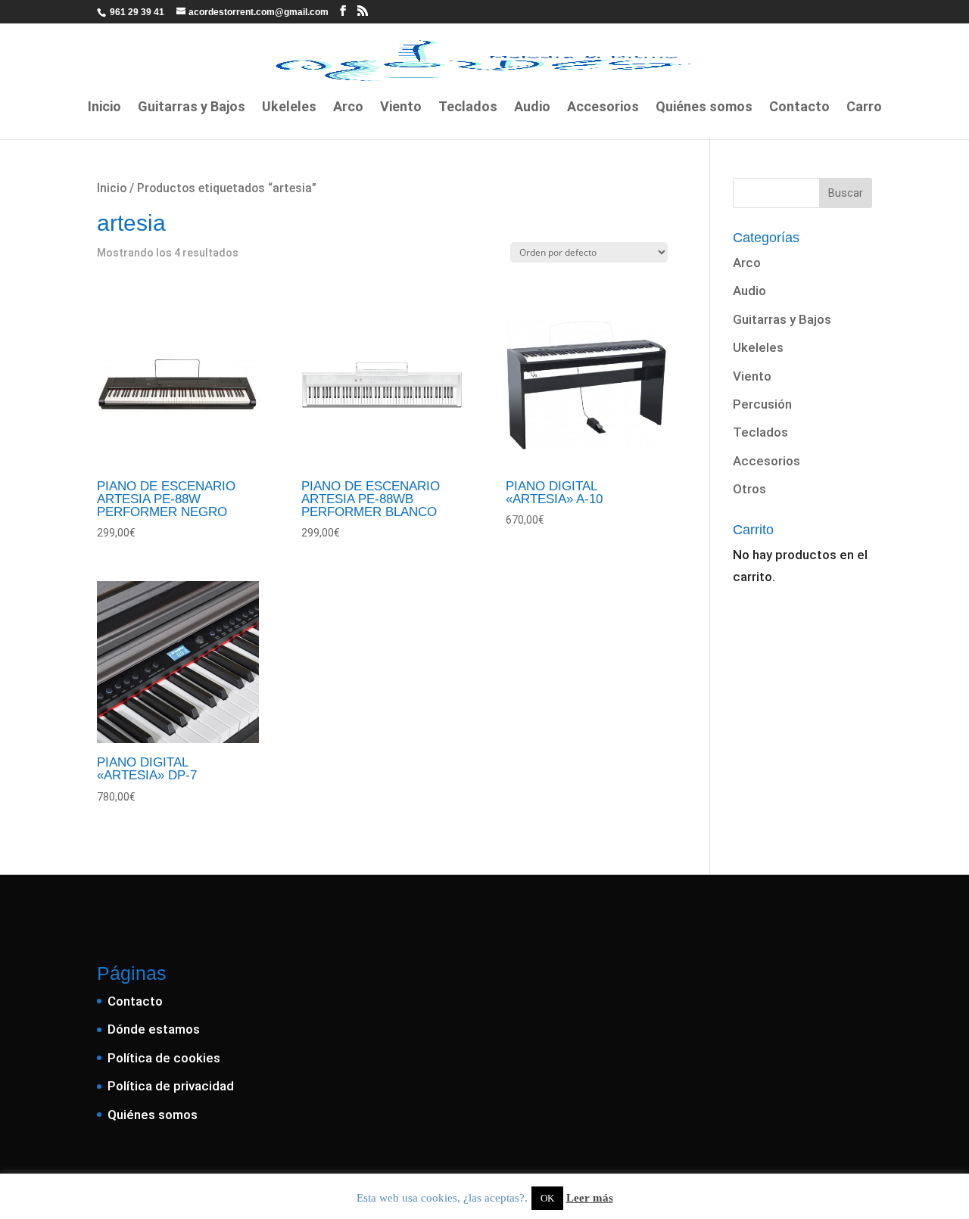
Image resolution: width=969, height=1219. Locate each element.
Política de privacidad (170, 1085)
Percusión (762, 404)
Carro (864, 107)
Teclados (467, 107)
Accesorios (603, 107)
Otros (749, 488)
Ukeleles (289, 107)
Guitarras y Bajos (191, 107)
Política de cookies (163, 1057)
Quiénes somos (704, 107)
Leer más (589, 1198)
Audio (532, 107)
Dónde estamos (153, 1029)
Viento (401, 107)
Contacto (799, 107)
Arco (348, 107)
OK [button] (547, 1198)
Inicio (104, 107)
